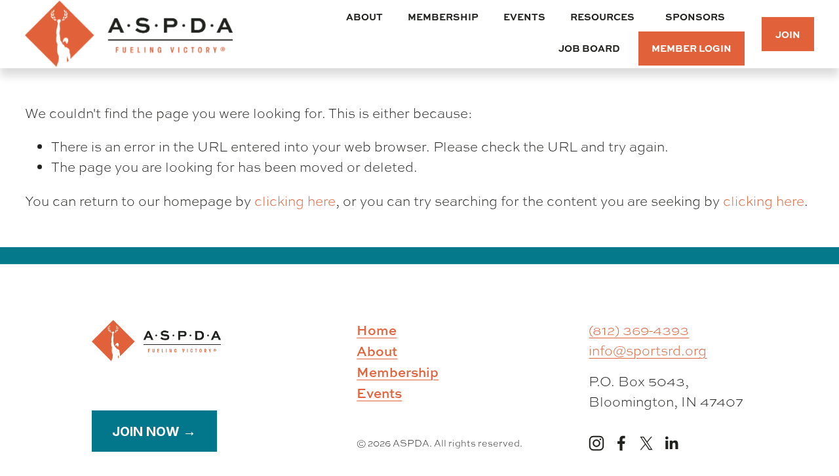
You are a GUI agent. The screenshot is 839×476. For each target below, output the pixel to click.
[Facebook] (621, 443)
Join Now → (154, 431)
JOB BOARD (589, 47)
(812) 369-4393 (639, 330)
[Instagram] (596, 443)
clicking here (295, 201)
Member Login (692, 47)
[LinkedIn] (671, 443)
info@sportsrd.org (648, 350)
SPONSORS (695, 16)
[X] (646, 443)
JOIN (787, 34)
